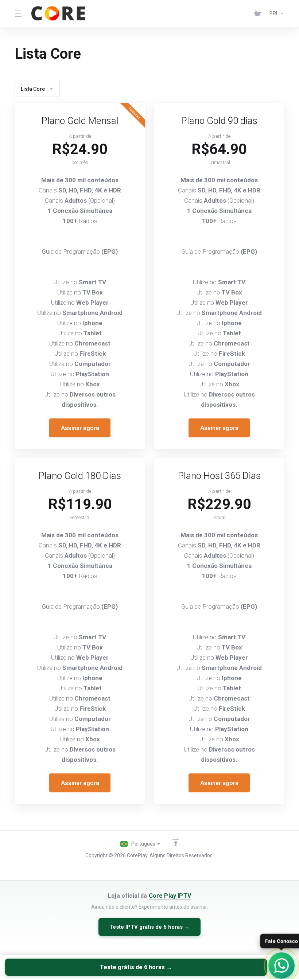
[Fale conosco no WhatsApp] (281, 965)
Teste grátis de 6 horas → (136, 967)
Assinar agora (80, 428)
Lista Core (33, 89)
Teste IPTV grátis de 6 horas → (149, 927)
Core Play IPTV (170, 895)
